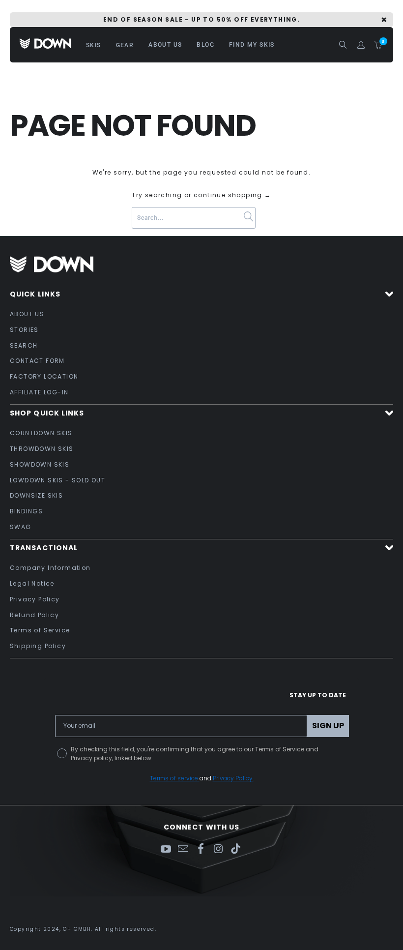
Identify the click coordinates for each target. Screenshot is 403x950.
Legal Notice (32, 583)
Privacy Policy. (233, 778)
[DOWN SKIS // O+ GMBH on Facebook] (201, 849)
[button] (93, 45)
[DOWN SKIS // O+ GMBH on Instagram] (219, 849)
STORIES (24, 330)
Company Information (50, 568)
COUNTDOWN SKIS (41, 433)
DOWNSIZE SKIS (36, 495)
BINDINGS (26, 511)
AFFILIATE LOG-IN (39, 392)
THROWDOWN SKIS (42, 449)
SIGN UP (328, 725)
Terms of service (175, 778)
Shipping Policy (38, 646)
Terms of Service (40, 630)
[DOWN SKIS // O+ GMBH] (45, 44)
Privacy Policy (35, 599)
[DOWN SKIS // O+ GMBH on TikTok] (236, 849)
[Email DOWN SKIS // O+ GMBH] (183, 849)
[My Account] (361, 45)
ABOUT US (27, 314)
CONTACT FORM (37, 360)
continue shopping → (232, 195)
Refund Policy (34, 615)
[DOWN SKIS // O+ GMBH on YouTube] (166, 849)
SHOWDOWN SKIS (39, 464)
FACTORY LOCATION (44, 376)
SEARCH (23, 345)
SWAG (20, 527)
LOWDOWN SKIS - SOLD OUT (57, 480)
